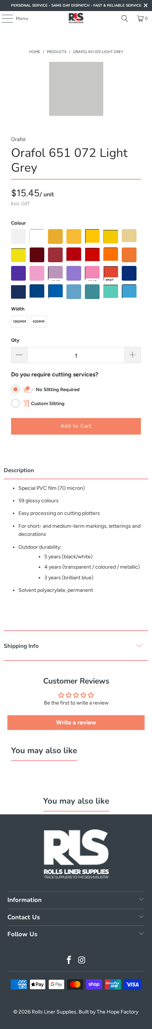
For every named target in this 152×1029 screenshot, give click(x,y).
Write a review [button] (76, 722)
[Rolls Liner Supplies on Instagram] (81, 960)
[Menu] (3, 18)
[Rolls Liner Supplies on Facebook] (69, 960)
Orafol (18, 139)
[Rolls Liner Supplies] (76, 18)
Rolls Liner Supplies (54, 1012)
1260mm (19, 321)
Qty (15, 340)
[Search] (125, 18)
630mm (39, 321)
